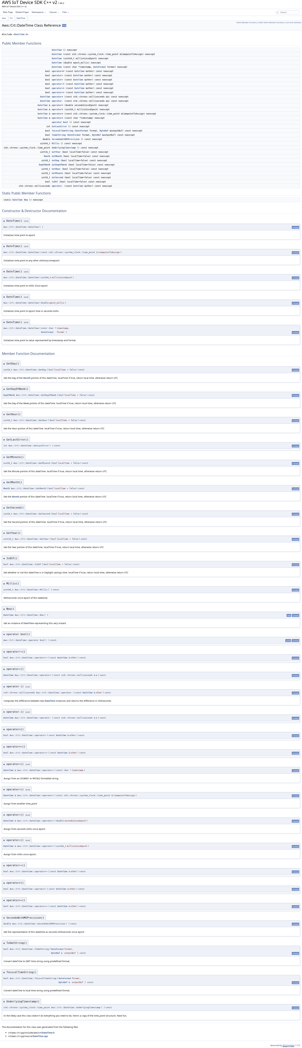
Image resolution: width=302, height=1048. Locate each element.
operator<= (58, 88)
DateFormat (99, 67)
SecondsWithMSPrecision (65, 139)
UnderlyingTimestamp (64, 147)
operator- (57, 101)
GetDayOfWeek (59, 164)
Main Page (8, 12)
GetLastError (59, 126)
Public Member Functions (246, 22)
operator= (57, 105)
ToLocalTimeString (62, 130)
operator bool (60, 122)
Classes (53, 12)
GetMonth (57, 156)
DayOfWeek (44, 164)
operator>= (58, 92)
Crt (11, 18)
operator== (58, 71)
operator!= (58, 84)
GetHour (56, 169)
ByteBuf (104, 130)
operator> (57, 79)
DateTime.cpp (40, 1036)
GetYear (56, 152)
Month (47, 156)
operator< (57, 75)
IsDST (55, 181)
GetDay (55, 160)
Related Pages (22, 12)
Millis (55, 143)
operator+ (57, 96)
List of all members (293, 22)
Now (26, 200)
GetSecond (57, 177)
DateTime (21, 18)
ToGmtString (59, 135)
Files (64, 12)
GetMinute (57, 173)
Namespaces (38, 12)
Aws (4, 18)
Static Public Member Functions (271, 22)
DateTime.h (20, 34)
